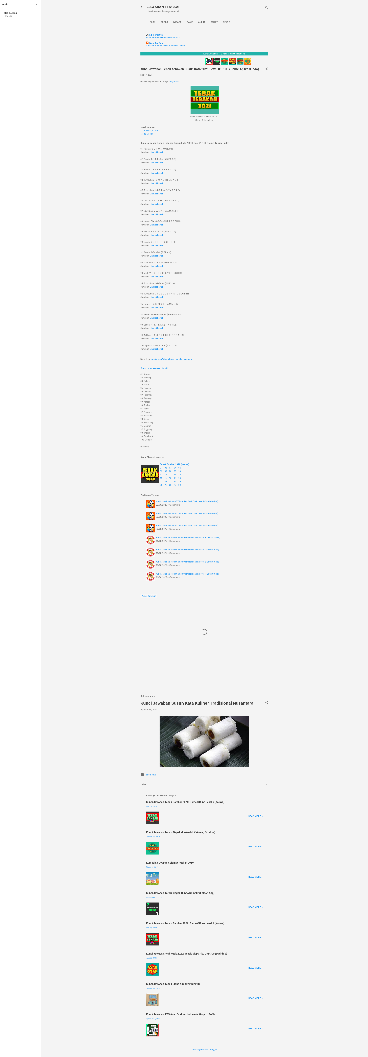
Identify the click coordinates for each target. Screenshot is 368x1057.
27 (166, 485)
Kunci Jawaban (149, 596)
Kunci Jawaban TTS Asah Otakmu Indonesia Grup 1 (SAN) (180, 1014)
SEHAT (214, 22)
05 (179, 467)
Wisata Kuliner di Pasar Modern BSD (163, 37)
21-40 (148, 130)
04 (175, 467)
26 (161, 485)
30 (179, 485)
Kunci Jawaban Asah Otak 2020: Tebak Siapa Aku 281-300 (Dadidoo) (186, 953)
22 (166, 481)
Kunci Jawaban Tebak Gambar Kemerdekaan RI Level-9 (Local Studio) (187, 550)
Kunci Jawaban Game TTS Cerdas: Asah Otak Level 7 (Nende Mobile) (187, 525)
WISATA (177, 22)
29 (175, 485)
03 (170, 467)
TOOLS (164, 22)
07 (166, 471)
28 (170, 485)
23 (170, 481)
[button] (266, 69)
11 (161, 474)
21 (161, 481)
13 (170, 474)
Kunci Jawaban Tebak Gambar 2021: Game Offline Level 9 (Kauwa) (185, 801)
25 (179, 481)
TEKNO (226, 22)
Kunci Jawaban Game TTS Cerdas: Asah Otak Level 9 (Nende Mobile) (187, 501)
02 (166, 467)
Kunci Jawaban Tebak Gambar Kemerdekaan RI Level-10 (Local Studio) (188, 537)
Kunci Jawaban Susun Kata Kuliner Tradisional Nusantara (196, 703)
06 (161, 471)
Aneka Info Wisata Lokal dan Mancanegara (171, 359)
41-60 (155, 130)
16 (161, 478)
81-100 (150, 134)
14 (175, 474)
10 (179, 471)
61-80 (143, 134)
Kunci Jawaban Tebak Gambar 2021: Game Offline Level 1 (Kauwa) (185, 923)
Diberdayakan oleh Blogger (204, 1049)
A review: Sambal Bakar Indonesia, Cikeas (165, 45)
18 (170, 478)
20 (179, 478)
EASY (152, 22)
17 (166, 478)
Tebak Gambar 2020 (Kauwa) (174, 464)
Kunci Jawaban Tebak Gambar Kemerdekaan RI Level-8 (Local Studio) (187, 562)
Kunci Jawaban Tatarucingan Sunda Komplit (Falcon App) (180, 892)
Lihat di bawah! (157, 152)
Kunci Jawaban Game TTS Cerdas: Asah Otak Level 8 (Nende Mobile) (187, 513)
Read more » (255, 816)
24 (175, 481)
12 (166, 474)
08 (170, 471)
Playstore (173, 81)
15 (179, 474)
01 (161, 467)
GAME (190, 22)
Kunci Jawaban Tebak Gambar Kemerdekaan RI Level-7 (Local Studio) (187, 574)
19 (175, 478)
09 (175, 471)
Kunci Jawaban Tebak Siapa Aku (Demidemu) (173, 983)
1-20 (142, 130)
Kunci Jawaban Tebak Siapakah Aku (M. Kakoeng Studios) (180, 832)
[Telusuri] (266, 7)
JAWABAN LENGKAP (164, 7)
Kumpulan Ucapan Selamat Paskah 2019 (170, 862)
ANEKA (201, 22)
